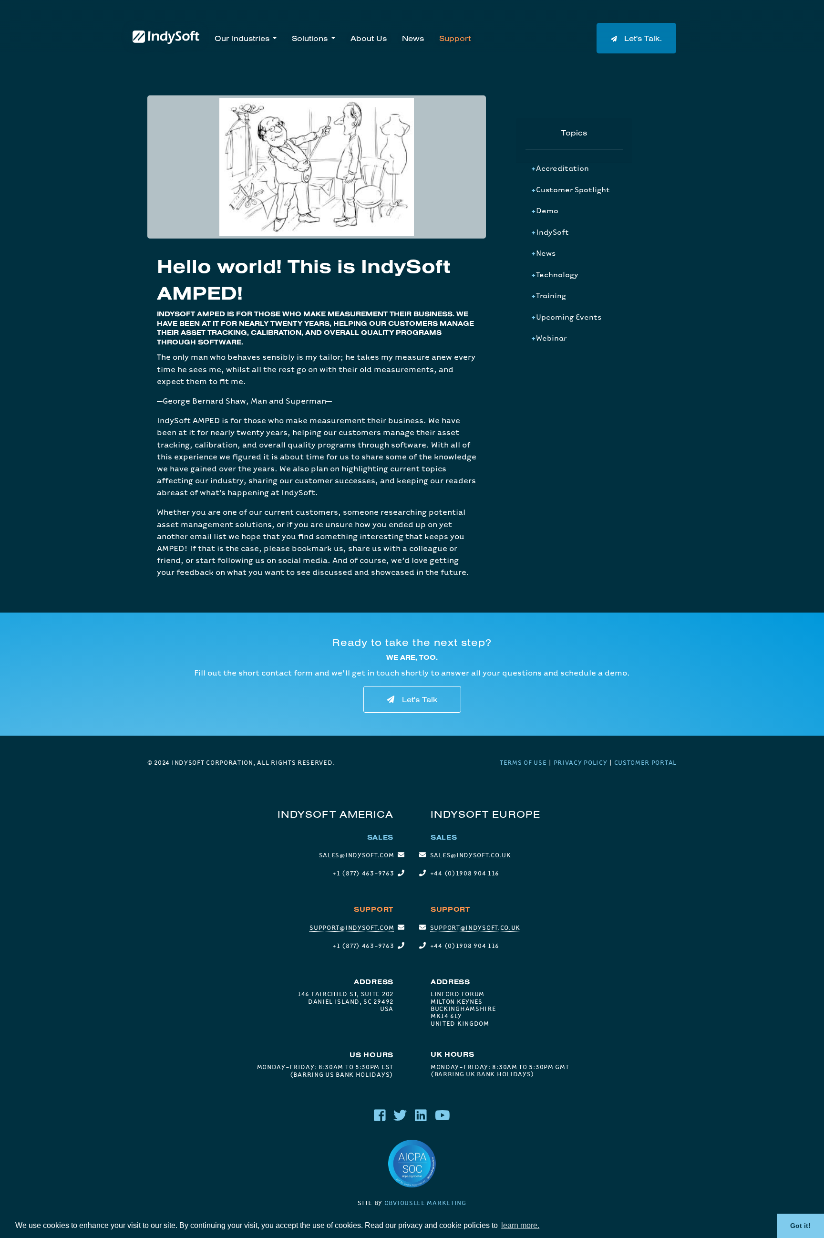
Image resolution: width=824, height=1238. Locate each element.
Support (455, 38)
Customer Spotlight (573, 189)
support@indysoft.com (351, 927)
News (413, 38)
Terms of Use (523, 762)
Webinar (551, 338)
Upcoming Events (568, 317)
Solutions (310, 38)
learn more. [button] (520, 1225)
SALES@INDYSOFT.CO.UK (470, 855)
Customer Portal (645, 762)
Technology (557, 274)
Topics (574, 132)
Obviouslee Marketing (425, 1203)
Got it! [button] (800, 1225)
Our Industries (242, 38)
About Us (368, 38)
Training (551, 295)
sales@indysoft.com (356, 855)
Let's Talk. (642, 38)
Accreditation (562, 168)
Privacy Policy (581, 762)
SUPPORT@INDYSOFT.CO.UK (475, 927)
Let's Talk (420, 699)
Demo (547, 210)
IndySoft (552, 232)
